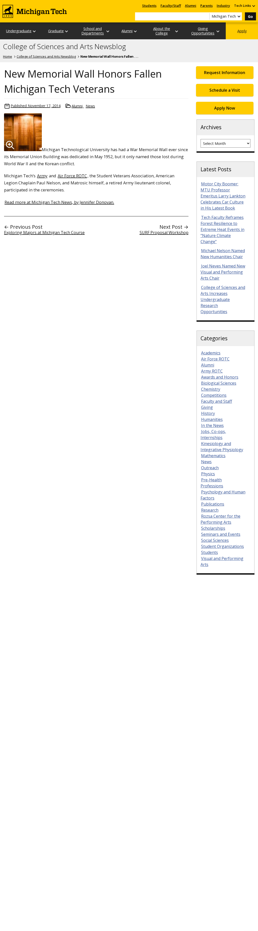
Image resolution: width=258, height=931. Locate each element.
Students (149, 5)
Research (209, 510)
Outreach (210, 468)
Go (250, 16)
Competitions (214, 395)
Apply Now (224, 108)
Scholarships (213, 528)
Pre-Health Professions (212, 483)
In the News (212, 425)
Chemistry (210, 389)
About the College (161, 30)
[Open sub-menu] (253, 5)
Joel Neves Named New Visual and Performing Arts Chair (223, 272)
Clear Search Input (206, 16)
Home (7, 56)
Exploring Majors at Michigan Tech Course (44, 232)
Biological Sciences (218, 383)
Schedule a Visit (224, 90)
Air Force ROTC (72, 176)
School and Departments (92, 30)
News (90, 106)
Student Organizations (222, 546)
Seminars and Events (220, 534)
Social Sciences (215, 540)
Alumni (190, 5)
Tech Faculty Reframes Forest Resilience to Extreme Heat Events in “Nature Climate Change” (222, 229)
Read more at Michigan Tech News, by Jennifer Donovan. (59, 202)
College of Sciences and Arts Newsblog (64, 46)
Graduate (56, 30)
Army (42, 176)
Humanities (212, 419)
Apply (242, 30)
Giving (207, 407)
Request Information (224, 72)
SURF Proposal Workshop (164, 232)
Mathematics (213, 455)
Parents (206, 5)
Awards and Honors (219, 377)
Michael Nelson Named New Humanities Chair (223, 253)
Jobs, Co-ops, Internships (213, 434)
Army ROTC (212, 371)
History (208, 413)
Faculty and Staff (216, 401)
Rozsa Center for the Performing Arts (220, 519)
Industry (223, 5)
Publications (212, 504)
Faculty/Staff (170, 5)
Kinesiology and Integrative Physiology (222, 446)
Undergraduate (18, 30)
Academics (210, 353)
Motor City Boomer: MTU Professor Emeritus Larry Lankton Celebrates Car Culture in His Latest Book (223, 196)
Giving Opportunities (202, 30)
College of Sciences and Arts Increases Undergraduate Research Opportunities (223, 299)
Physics (208, 474)
